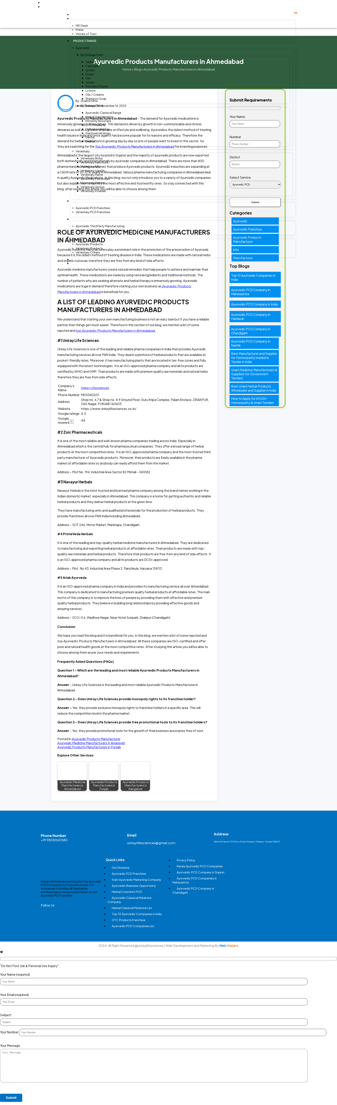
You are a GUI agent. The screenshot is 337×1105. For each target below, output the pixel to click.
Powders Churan (96, 86)
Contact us (82, 259)
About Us (79, 18)
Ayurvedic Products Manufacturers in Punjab (89, 747)
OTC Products (95, 125)
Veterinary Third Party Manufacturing (100, 230)
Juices (89, 82)
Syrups (90, 70)
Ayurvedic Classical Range (103, 112)
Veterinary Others (88, 252)
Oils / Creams (94, 94)
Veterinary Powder (93, 191)
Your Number (9, 1032)
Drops (89, 74)
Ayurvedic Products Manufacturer (96, 739)
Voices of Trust (86, 33)
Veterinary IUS (90, 166)
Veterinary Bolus (92, 158)
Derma (90, 141)
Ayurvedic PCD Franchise (93, 208)
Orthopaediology (97, 129)
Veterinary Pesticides (95, 178)
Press (79, 29)
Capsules (91, 66)
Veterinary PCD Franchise (93, 212)
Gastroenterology (98, 133)
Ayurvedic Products (89, 244)
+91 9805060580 (54, 840)
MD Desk (82, 25)
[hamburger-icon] (295, 12)
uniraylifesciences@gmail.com (151, 843)
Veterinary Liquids (93, 170)
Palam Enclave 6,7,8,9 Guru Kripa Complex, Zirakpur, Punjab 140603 (247, 841)
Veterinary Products (89, 248)
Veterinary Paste (92, 174)
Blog (77, 263)
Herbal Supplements (99, 116)
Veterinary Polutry (93, 182)
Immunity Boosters (98, 121)
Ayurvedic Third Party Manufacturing (100, 226)
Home (77, 14)
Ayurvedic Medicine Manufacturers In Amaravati (91, 743)
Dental (89, 137)
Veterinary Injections (94, 162)
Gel (87, 78)
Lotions (90, 90)
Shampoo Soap (95, 98)
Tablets (90, 62)
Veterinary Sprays (93, 187)
